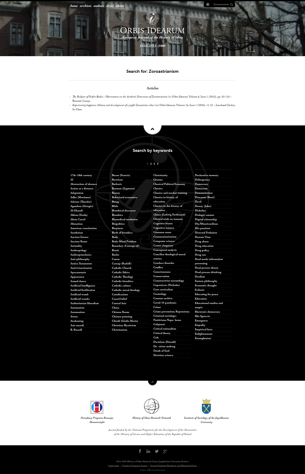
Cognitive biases (163, 223)
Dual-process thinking (208, 272)
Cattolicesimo (120, 294)
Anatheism (76, 233)
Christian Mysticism (124, 325)
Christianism (119, 330)
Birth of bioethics (122, 233)
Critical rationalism (164, 329)
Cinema (158, 180)
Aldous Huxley (79, 215)
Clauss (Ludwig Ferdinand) (169, 215)
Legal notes (113, 465)
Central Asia (119, 303)
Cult (156, 337)
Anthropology (78, 250)
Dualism (200, 277)
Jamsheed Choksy (225, 105)
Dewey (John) (203, 206)
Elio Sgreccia (202, 316)
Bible (115, 206)
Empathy (200, 325)
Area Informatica (158, 470)
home (74, 6)
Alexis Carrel (77, 219)
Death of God (161, 351)
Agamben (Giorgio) (81, 206)
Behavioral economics (124, 197)
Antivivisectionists (81, 268)
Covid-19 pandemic (165, 303)
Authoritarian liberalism (84, 303)
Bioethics (117, 215)
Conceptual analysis (165, 250)
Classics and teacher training (170, 193)
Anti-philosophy (80, 259)
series (109, 6)
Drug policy (202, 250)
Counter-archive (162, 298)
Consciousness (162, 272)
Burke (115, 255)
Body (115, 237)
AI (71, 180)
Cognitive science (163, 228)
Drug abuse (202, 241)
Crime (157, 307)
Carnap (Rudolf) (121, 263)
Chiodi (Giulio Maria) (125, 321)
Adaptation (76, 193)
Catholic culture (121, 286)
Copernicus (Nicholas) (166, 285)
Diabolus (200, 210)
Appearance (77, 277)
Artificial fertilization (82, 290)
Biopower (117, 228)
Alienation (76, 224)
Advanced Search (207, 4)
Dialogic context (204, 215)
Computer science (164, 241)
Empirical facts (203, 329)
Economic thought (206, 285)
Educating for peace (206, 294)
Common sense (162, 232)
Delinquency (202, 180)
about (120, 6)
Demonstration (204, 193)
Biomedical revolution (125, 219)
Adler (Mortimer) (80, 197)
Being (115, 202)
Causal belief (119, 299)
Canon (116, 259)
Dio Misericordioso (206, 224)
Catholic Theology (122, 277)
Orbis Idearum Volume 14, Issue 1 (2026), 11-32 (186, 105)
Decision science (163, 355)
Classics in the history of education (167, 208)
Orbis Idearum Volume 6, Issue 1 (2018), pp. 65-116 (201, 97)
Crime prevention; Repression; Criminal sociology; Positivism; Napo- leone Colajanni (171, 318)
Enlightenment (203, 334)
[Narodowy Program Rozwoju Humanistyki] (96, 406)
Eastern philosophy (206, 281)
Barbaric (117, 184)
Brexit (115, 250)
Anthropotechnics (80, 255)
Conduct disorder (163, 263)
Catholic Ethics (121, 272)
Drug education (204, 246)
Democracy (201, 184)
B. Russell (76, 330)
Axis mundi (77, 325)
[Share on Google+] (165, 451)
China (115, 308)
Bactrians (117, 180)
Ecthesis (199, 290)
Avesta (74, 316)
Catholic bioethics (122, 281)
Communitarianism (165, 237)
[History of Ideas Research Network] (151, 406)
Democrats (201, 188)
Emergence (201, 320)
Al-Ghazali (76, 210)
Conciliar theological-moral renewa (169, 256)
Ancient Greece (79, 237)
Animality (76, 246)
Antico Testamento (81, 263)
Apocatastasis (78, 272)
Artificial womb (79, 294)
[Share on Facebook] (140, 451)
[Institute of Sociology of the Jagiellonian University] (206, 406)
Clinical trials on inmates (168, 219)
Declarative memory (207, 175)
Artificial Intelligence (82, 286)
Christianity (160, 175)
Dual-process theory (207, 268)
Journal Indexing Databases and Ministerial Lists (173, 465)
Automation (77, 308)
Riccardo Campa (81, 101)
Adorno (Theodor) (81, 202)
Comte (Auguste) (163, 245)
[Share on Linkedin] (148, 451)
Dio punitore (202, 228)
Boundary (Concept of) (125, 246)
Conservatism (161, 276)
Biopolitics (118, 224)
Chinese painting (122, 316)
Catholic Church (121, 268)
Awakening (76, 321)
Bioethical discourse (124, 210)
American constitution (83, 228)
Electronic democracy (207, 312)
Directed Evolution (206, 233)
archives (85, 6)
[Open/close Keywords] (152, 383)
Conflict (158, 267)
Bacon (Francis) (121, 175)
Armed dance (78, 281)
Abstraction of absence (83, 184)
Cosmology (159, 294)
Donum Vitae (203, 237)
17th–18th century (81, 175)
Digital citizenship (206, 219)
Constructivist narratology (168, 281)
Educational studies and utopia (209, 305)
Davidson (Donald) (164, 342)
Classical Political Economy (169, 184)
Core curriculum (163, 289)
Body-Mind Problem (124, 241)
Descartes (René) (205, 197)
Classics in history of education (165, 199)
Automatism (77, 312)
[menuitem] (74, 6)
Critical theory (162, 333)
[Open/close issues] (152, 130)
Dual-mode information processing (209, 261)
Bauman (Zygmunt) (123, 188)
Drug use (200, 255)
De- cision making (164, 346)
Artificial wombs (80, 299)
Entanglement (203, 338)
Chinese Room (120, 312)
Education (201, 299)
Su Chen (77, 109)
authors (98, 6)
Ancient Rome (78, 241)
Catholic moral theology (126, 290)
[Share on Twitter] (157, 451)
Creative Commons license (134, 465)
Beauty (116, 193)
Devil (198, 202)
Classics (158, 188)
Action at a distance (81, 188)
